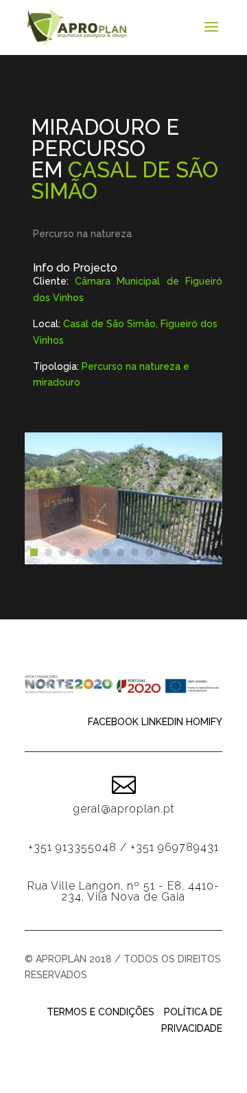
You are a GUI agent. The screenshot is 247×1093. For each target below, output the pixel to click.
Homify (204, 721)
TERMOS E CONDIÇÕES (100, 1011)
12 (192, 552)
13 (207, 552)
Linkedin (162, 721)
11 (178, 552)
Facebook (113, 721)
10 (163, 552)
